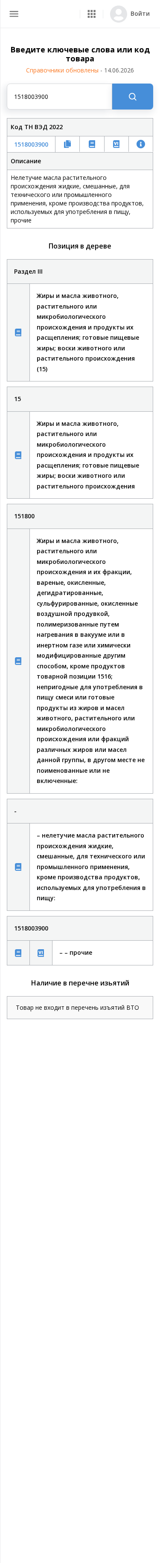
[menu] (14, 14)
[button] (91, 14)
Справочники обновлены (80, 70)
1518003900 (31, 144)
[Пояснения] (18, 332)
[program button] (91, 14)
